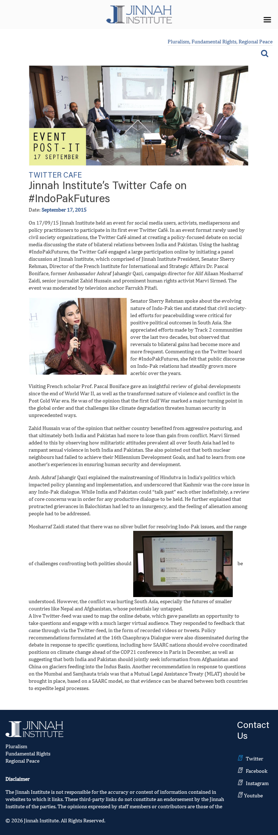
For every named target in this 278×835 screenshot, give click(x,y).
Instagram (257, 783)
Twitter (254, 758)
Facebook (257, 771)
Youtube (253, 795)
